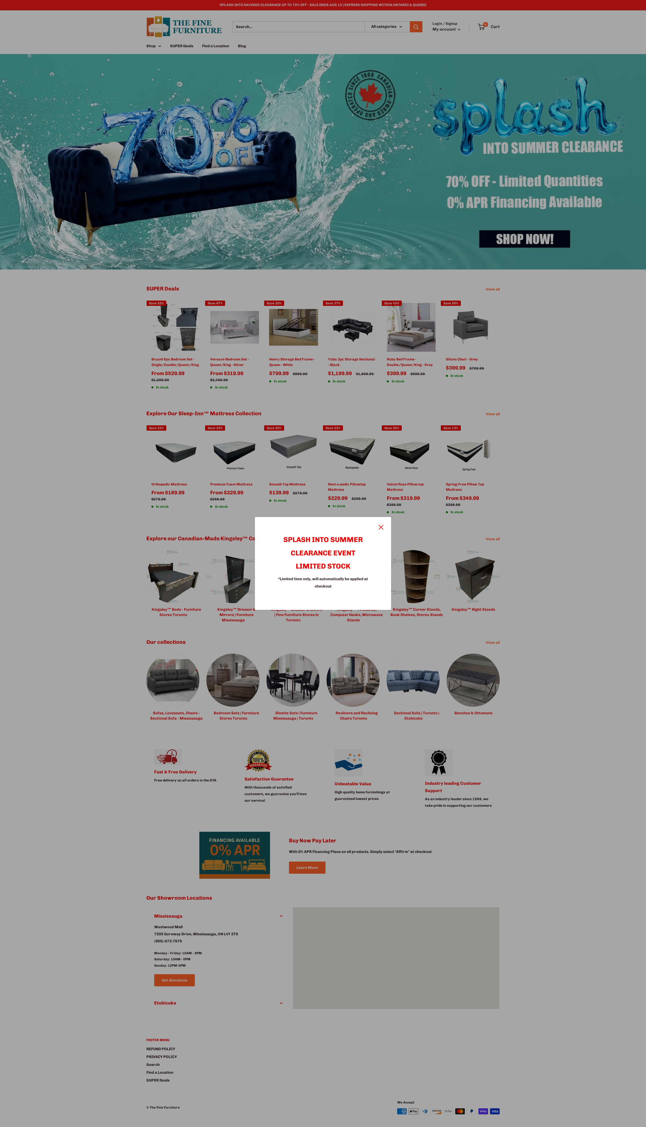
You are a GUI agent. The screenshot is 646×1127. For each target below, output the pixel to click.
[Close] (381, 526)
